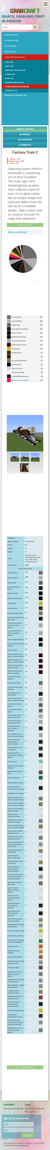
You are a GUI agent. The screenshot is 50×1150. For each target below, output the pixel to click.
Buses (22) (9, 78)
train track (32, 559)
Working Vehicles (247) (14, 82)
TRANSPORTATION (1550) (14, 57)
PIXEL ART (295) (10, 51)
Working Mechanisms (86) (15, 95)
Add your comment (25, 1067)
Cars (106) (9, 62)
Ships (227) (9, 66)
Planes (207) (10, 74)
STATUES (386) (10, 46)
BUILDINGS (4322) (11, 35)
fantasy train (30, 557)
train (34, 555)
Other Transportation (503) (17, 86)
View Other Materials (20, 380)
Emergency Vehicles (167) (15, 70)
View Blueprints (25, 225)
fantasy (28, 555)
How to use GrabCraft (13, 1108)
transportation (31, 562)
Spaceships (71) (11, 90)
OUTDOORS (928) (11, 40)
